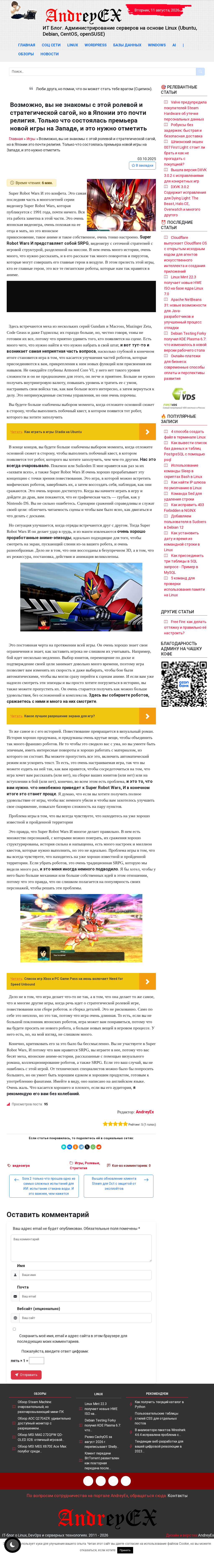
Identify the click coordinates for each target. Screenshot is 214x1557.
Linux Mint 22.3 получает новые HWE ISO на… (101, 1409)
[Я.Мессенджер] (63, 1146)
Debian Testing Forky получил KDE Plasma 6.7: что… (103, 1425)
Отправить (28, 1375)
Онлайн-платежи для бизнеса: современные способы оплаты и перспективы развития (184, 367)
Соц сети (51, 45)
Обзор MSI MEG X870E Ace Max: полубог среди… (42, 1448)
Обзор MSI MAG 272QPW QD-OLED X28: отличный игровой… (41, 1437)
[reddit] (98, 1146)
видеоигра (21, 1166)
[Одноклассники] (75, 1146)
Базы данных (127, 45)
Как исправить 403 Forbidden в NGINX (184, 508)
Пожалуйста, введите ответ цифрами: (55, 1351)
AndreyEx (145, 1111)
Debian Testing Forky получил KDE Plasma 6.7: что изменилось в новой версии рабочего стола (185, 341)
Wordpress (96, 45)
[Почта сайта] (101, 1481)
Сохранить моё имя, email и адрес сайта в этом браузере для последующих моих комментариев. (72, 1339)
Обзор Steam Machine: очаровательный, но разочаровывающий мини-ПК (41, 1407)
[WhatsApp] (93, 1146)
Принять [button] (125, 1550)
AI (174, 45)
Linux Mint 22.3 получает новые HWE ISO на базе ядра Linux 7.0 (183, 285)
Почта (23, 1287)
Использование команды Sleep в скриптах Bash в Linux (183, 471)
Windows (157, 45)
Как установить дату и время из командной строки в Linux (182, 541)
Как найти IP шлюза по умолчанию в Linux (185, 485)
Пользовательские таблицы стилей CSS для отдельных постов (156, 1418)
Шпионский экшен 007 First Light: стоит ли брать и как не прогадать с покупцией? (184, 152)
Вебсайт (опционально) (38, 1308)
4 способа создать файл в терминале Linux (185, 434)
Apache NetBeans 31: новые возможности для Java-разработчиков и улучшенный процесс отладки (185, 313)
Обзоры (26, 54)
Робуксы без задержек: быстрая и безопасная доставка (183, 130)
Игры (31, 139)
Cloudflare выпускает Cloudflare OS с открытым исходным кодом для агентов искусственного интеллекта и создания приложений (185, 254)
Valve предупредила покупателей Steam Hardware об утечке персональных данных (185, 110)
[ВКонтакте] (69, 1146)
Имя (21, 1265)
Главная (26, 45)
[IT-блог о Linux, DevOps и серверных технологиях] (23, 10)
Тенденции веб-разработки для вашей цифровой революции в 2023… (159, 1446)
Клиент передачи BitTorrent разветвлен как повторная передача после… (102, 1460)
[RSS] (88, 1481)
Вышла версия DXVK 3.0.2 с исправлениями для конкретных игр (185, 175)
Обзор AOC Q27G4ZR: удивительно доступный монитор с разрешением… (44, 1423)
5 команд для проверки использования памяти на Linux (184, 586)
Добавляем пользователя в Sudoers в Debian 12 (185, 522)
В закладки (144, 165)
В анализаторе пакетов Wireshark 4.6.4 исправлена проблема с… (160, 1432)
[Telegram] (81, 1146)
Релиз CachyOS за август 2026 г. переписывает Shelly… (101, 1442)
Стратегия (78, 1168)
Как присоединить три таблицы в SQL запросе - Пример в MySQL (184, 564)
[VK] (113, 1481)
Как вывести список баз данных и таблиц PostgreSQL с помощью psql (185, 451)
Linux (72, 45)
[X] (87, 1146)
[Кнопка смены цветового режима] (12, 1545)
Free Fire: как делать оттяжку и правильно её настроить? (185, 627)
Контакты (178, 1495)
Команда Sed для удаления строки (183, 496)
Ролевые (92, 1163)
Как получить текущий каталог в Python (159, 1404)
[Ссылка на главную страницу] (83, 12)
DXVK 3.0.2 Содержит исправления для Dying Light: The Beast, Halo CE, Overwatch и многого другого (185, 201)
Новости (50, 54)
